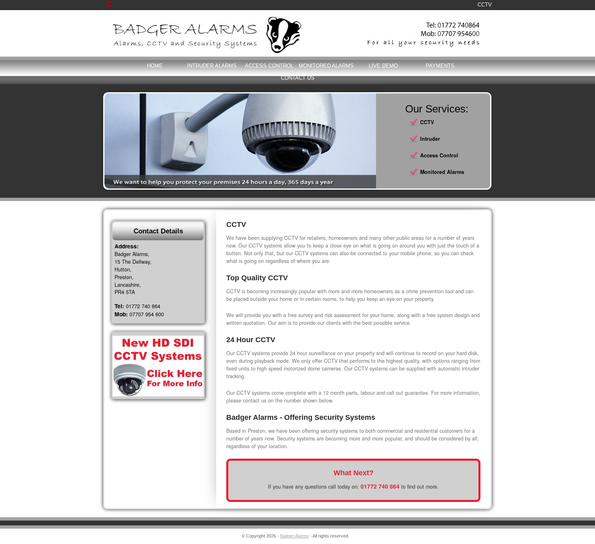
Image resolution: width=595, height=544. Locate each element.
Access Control (269, 66)
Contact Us (297, 78)
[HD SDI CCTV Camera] (158, 366)
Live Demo (383, 66)
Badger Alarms (294, 535)
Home (155, 66)
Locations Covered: (114, 9)
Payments (440, 66)
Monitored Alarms (326, 66)
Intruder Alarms (212, 66)
